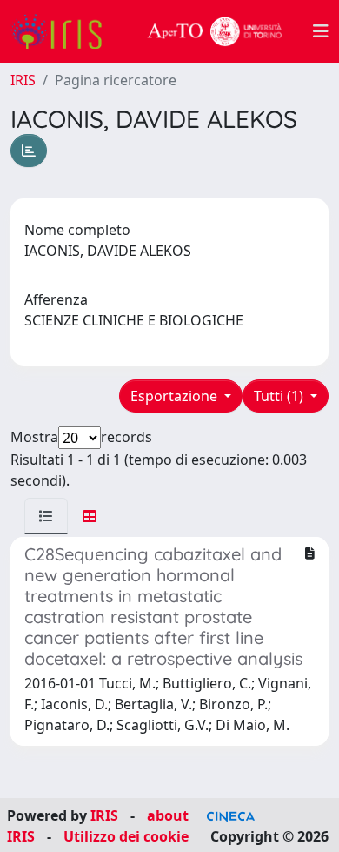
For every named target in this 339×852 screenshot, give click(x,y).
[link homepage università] (214, 31)
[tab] (46, 516)
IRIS (23, 80)
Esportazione (175, 396)
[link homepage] (63, 31)
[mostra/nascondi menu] (321, 31)
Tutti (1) (280, 396)
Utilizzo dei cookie (126, 836)
